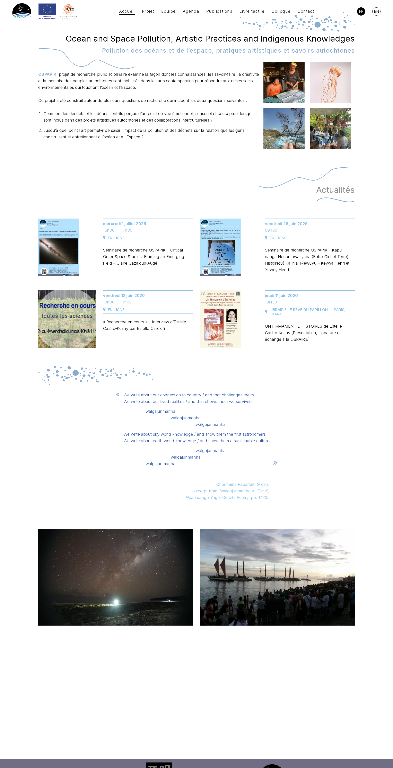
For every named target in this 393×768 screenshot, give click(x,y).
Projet (148, 11)
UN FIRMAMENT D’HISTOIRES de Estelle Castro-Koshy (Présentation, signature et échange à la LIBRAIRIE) (303, 333)
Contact (306, 11)
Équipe (168, 11)
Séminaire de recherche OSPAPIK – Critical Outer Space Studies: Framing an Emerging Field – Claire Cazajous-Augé (143, 257)
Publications (219, 11)
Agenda (191, 11)
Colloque (281, 11)
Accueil (127, 11)
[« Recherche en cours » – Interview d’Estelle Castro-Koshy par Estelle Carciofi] (67, 319)
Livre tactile (252, 11)
